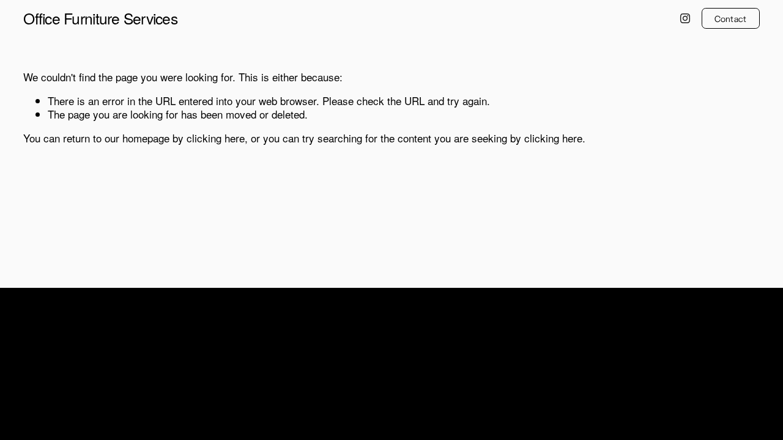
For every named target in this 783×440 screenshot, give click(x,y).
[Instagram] (685, 18)
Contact (730, 18)
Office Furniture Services (100, 18)
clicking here (216, 137)
